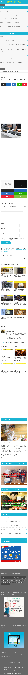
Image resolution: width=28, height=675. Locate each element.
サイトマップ (3, 55)
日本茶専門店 (7, 582)
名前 (2, 223)
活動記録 (5, 669)
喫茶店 (20, 580)
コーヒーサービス (4, 578)
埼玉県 (23, 580)
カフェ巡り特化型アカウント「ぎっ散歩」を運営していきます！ (13, 45)
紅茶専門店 (20, 582)
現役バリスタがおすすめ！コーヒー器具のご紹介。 (12, 62)
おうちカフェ (3, 577)
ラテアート (24, 578)
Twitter (11, 342)
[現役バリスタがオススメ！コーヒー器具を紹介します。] (14, 484)
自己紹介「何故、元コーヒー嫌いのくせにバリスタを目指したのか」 (13, 50)
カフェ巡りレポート (5, 11)
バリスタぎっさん (10, 331)
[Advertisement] (14, 105)
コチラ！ (10, 656)
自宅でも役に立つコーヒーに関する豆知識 (10, 26)
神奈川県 (15, 582)
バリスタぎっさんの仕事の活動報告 (8, 18)
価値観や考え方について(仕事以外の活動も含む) (11, 22)
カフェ (8, 577)
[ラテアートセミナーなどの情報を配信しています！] (14, 508)
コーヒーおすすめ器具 (15, 577)
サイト (2, 233)
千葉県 (16, 580)
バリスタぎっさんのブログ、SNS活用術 (9, 15)
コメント (3, 210)
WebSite (5, 342)
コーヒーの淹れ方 (23, 577)
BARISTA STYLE (14, 1)
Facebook (16, 342)
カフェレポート (11, 669)
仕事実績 (12, 580)
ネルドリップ (18, 578)
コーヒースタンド (12, 578)
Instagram (22, 342)
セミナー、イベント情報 (6, 59)
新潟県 (2, 582)
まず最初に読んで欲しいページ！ (8, 40)
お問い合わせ (3, 36)
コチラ (13, 454)
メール (3, 228)
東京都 (12, 582)
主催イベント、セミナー (5, 580)
